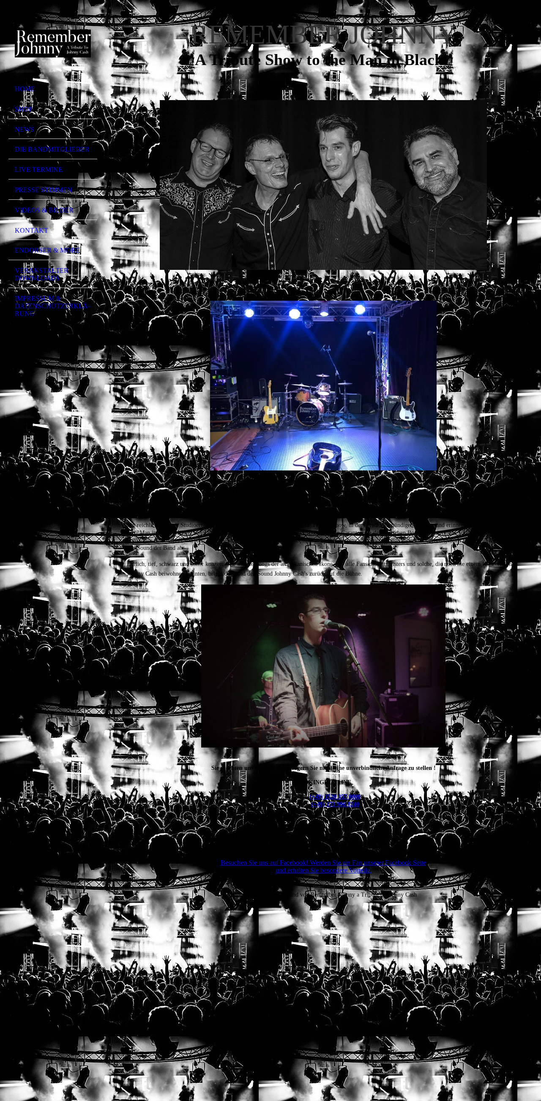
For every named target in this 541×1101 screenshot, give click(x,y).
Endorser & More (47, 250)
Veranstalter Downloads (41, 274)
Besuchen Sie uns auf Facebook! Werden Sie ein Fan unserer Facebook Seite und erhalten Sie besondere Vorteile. (323, 866)
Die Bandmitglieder (52, 149)
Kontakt (31, 230)
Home (25, 88)
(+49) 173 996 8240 (335, 804)
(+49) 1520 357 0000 (335, 797)
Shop (24, 109)
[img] (53, 43)
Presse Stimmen (43, 189)
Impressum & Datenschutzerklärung (52, 306)
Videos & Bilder (44, 210)
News (24, 129)
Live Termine (39, 169)
